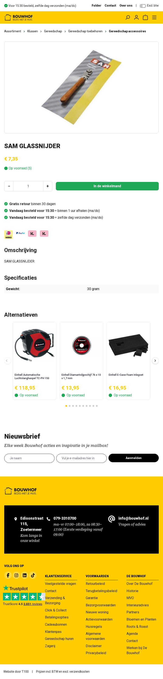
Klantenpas (53, 632)
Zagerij (50, 646)
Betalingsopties (57, 617)
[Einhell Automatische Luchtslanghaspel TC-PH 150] (34, 345)
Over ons (125, 5)
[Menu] (154, 17)
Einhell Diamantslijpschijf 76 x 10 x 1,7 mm (81, 376)
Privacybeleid (96, 653)
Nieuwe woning (97, 612)
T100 (25, 671)
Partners (132, 612)
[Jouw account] (136, 17)
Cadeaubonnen (56, 624)
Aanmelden (134, 458)
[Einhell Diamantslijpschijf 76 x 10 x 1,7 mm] (81, 345)
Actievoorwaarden (99, 619)
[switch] (143, 6)
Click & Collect (55, 610)
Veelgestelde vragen (60, 584)
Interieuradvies (137, 605)
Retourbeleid (95, 584)
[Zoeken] (127, 17)
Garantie (92, 598)
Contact (110, 5)
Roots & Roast (137, 627)
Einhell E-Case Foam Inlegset (126, 374)
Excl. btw (153, 5)
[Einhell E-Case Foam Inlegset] (128, 345)
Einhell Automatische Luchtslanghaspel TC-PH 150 (32, 376)
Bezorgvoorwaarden (101, 605)
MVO (130, 598)
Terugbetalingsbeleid (101, 591)
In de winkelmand (107, 186)
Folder (96, 5)
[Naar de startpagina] (35, 17)
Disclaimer (94, 646)
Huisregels (94, 627)
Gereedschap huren (59, 639)
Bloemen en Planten (141, 619)
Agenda (132, 634)
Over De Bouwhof (139, 584)
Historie (132, 591)
